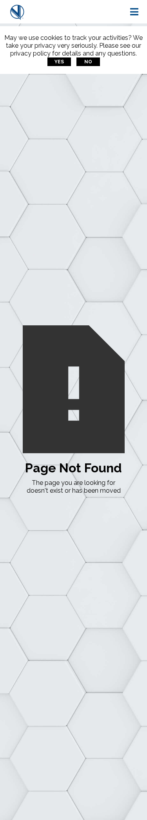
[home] (17, 12)
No (88, 62)
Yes (59, 62)
